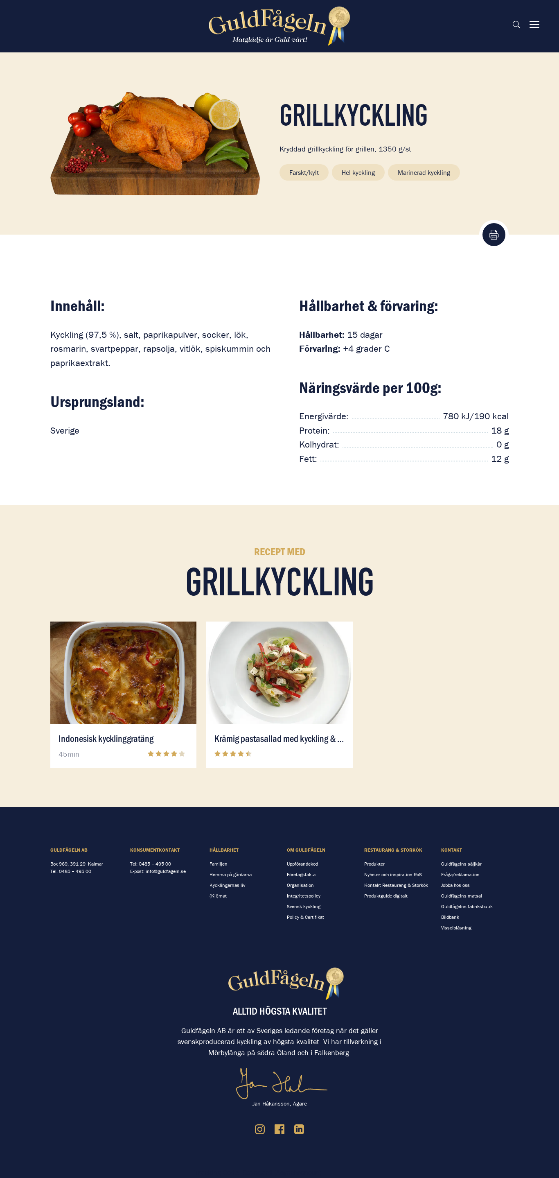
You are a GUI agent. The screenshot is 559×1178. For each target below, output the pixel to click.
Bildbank (450, 917)
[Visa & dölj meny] (534, 24)
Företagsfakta (301, 874)
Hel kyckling (358, 172)
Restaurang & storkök (393, 850)
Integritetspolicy (303, 896)
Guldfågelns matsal (461, 896)
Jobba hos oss (455, 885)
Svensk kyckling (303, 906)
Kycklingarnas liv (227, 885)
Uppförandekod (302, 864)
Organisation (300, 885)
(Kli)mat (218, 896)
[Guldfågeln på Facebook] (279, 1129)
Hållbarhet (224, 850)
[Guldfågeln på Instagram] (260, 1129)
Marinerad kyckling (424, 172)
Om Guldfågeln (306, 850)
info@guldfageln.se (166, 871)
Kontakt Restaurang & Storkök (396, 885)
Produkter (374, 864)
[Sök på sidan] (516, 24)
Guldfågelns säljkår (461, 864)
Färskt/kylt (304, 172)
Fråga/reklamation (460, 874)
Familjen (219, 864)
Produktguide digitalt (386, 896)
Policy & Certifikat (305, 917)
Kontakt (451, 850)
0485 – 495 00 (75, 871)
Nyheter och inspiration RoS (393, 874)
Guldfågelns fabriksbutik (467, 906)
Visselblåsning (456, 928)
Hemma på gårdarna (231, 874)
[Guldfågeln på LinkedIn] (299, 1129)
